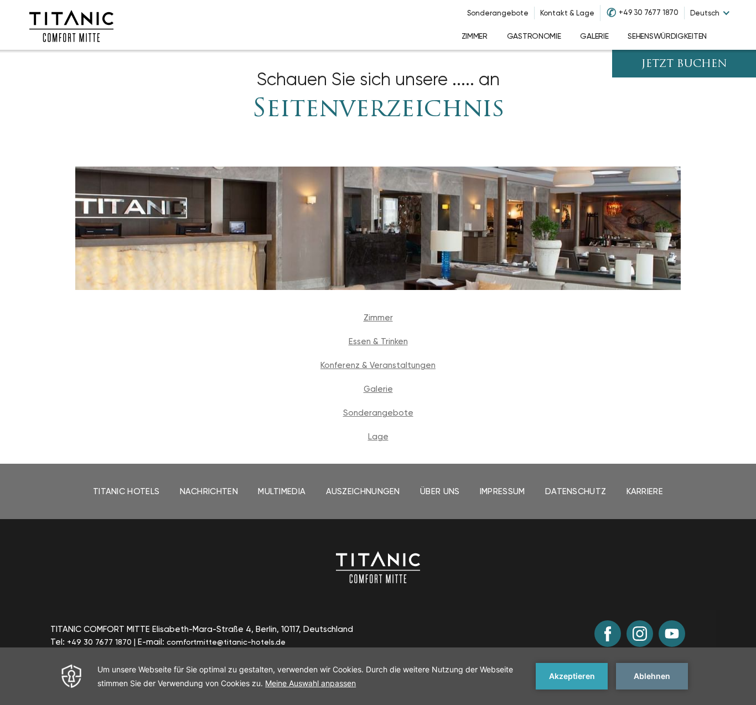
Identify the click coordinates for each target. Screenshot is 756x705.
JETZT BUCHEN (684, 64)
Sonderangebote (498, 13)
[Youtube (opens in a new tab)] (672, 633)
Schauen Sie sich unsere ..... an (378, 79)
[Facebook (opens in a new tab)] (607, 633)
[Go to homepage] (71, 25)
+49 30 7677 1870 (649, 12)
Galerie (378, 389)
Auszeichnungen (363, 491)
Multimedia (281, 491)
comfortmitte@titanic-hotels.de (226, 641)
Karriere (644, 491)
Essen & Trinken (378, 341)
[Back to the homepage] (378, 567)
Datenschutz (575, 491)
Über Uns (439, 491)
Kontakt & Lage (567, 13)
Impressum (502, 491)
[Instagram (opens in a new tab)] (639, 633)
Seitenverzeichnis (378, 109)
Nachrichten (209, 491)
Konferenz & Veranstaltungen (378, 365)
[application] (378, 676)
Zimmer (378, 318)
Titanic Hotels (126, 491)
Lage (378, 437)
